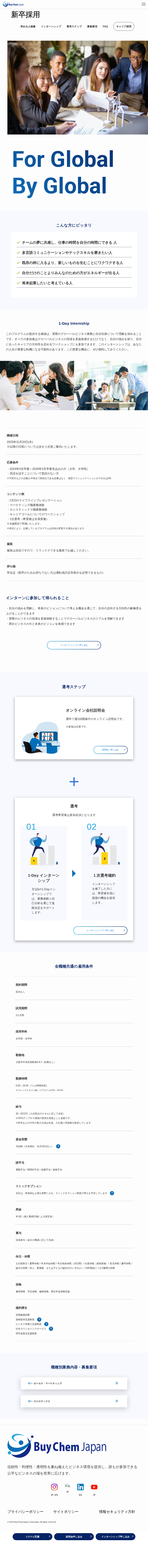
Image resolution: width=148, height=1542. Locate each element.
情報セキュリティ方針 (117, 1512)
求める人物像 (28, 26)
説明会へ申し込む (110, 749)
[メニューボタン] (143, 4)
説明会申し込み (74, 1536)
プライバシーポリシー (25, 1512)
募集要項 (92, 26)
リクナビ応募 (32, 1536)
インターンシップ (51, 26)
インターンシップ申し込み (115, 1536)
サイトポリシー (66, 1512)
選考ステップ (74, 26)
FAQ (105, 26)
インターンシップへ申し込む (74, 645)
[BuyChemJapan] (13, 4)
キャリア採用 (123, 26)
